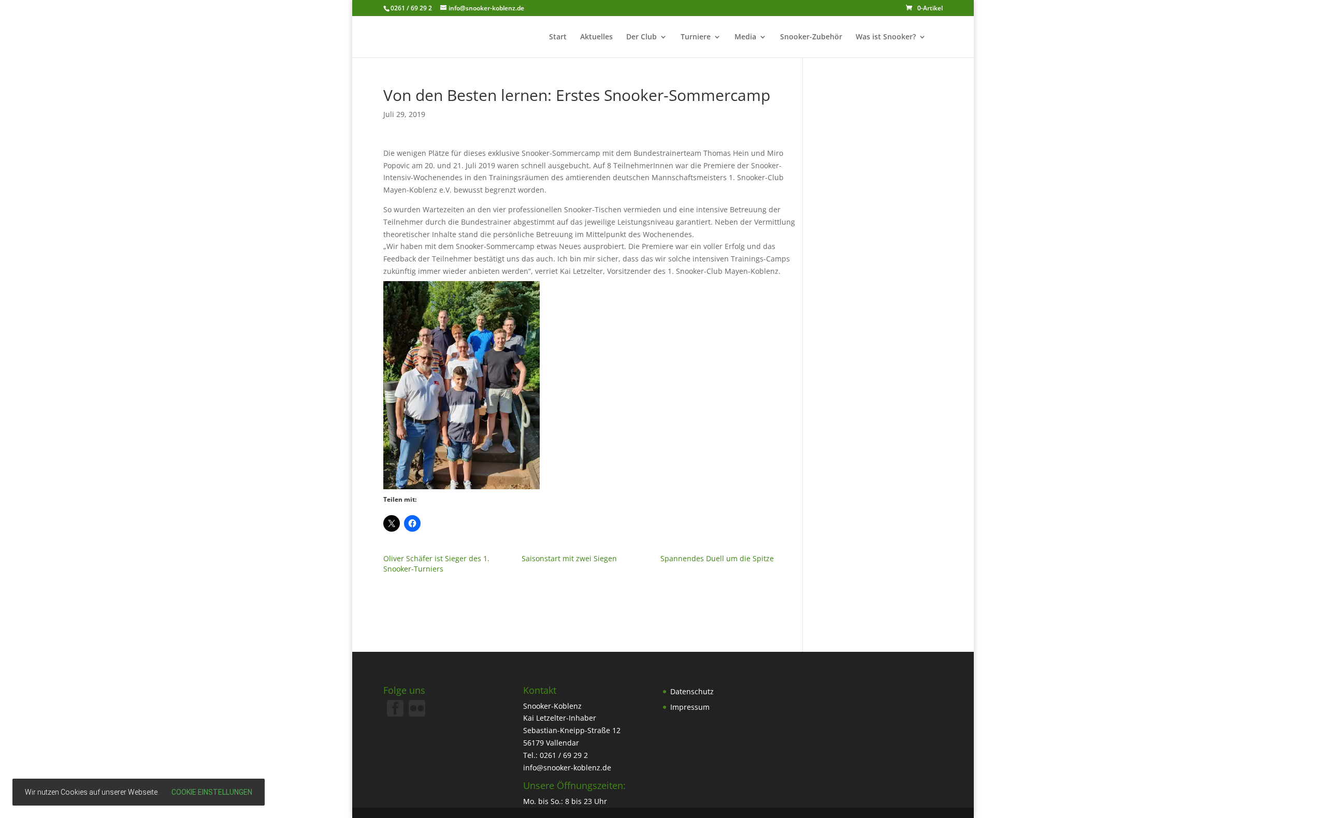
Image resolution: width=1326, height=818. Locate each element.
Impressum (690, 707)
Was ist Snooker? (886, 37)
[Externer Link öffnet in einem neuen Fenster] (417, 714)
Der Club (641, 37)
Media (745, 37)
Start (558, 37)
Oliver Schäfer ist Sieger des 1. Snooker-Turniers (436, 563)
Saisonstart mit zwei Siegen (569, 558)
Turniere (696, 37)
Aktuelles (596, 37)
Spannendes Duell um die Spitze (717, 558)
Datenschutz (692, 691)
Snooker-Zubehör (811, 37)
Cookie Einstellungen (211, 792)
